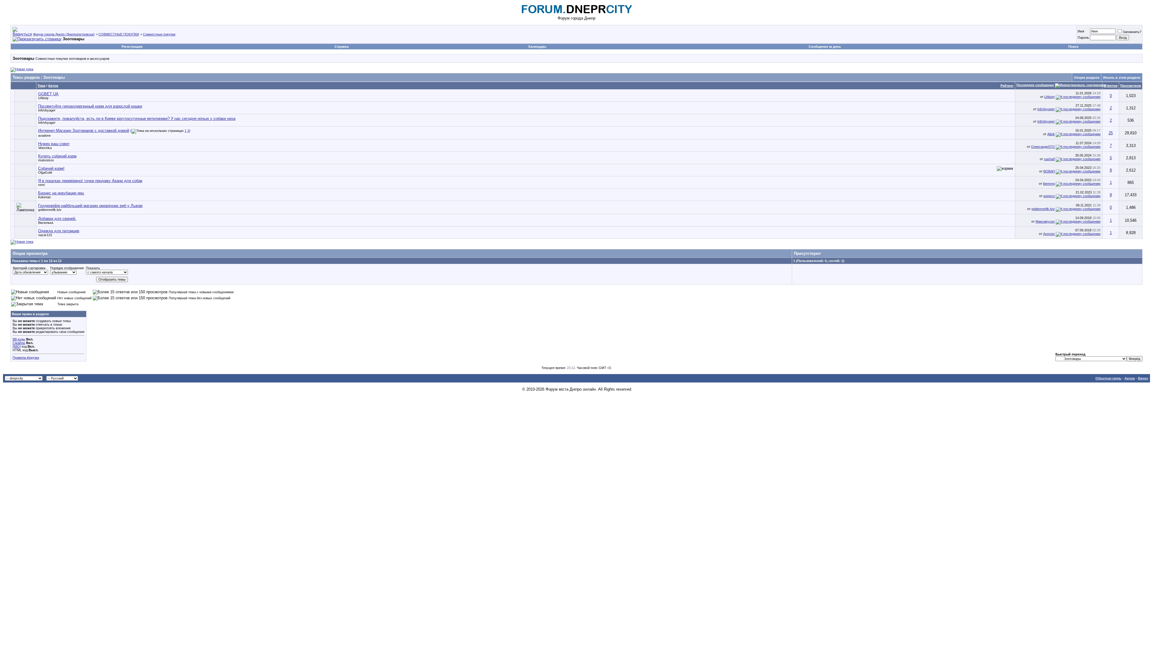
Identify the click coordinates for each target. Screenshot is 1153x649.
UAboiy (43, 98)
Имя (1081, 31)
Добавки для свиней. (57, 218)
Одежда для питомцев (58, 231)
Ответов (1111, 85)
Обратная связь (1108, 378)
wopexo (1049, 196)
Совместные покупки (159, 34)
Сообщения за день (825, 46)
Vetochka (45, 148)
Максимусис (1045, 221)
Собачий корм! (51, 168)
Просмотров (1130, 85)
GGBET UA (48, 94)
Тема (41, 85)
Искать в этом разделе (1121, 77)
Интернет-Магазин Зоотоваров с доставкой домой (83, 130)
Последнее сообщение (1035, 85)
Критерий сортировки (29, 268)
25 (1111, 133)
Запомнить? (1132, 32)
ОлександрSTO (1043, 146)
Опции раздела (1086, 77)
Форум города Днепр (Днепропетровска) (64, 34)
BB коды (19, 339)
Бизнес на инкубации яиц (61, 193)
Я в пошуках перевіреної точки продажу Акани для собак (90, 180)
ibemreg (1049, 183)
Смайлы (19, 343)
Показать (93, 268)
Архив (1129, 378)
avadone (44, 135)
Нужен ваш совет (54, 144)
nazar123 (45, 235)
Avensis (1049, 234)
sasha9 (1049, 159)
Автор (53, 85)
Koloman (44, 197)
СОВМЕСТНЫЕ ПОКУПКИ (118, 34)
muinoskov (46, 160)
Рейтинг (1007, 85)
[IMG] (17, 346)
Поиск (1073, 46)
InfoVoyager (47, 110)
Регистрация (132, 46)
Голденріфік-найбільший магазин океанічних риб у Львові (90, 205)
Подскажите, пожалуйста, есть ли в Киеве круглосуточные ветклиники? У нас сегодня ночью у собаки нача (136, 118)
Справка (341, 46)
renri (41, 185)
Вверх (1143, 378)
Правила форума (26, 357)
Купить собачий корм (57, 156)
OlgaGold (45, 172)
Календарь (537, 46)
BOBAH (1049, 171)
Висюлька (45, 222)
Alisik (1051, 134)
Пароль (1083, 37)
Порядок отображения (67, 268)
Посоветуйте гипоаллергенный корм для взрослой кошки (90, 106)
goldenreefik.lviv (50, 210)
